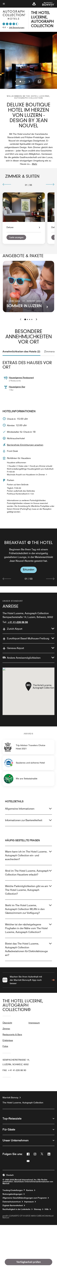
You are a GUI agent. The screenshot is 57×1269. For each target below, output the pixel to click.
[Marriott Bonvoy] (46, 4)
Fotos (5, 1046)
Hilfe (47, 1209)
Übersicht (7, 1022)
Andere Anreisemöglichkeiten (24, 657)
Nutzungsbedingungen (12, 1194)
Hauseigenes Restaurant (21, 377)
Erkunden (28, 569)
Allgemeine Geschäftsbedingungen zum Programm (25, 1198)
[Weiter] (50, 184)
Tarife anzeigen (16, 237)
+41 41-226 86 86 (17, 622)
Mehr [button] (34, 164)
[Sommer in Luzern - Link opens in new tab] (28, 286)
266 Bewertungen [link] (16, 27)
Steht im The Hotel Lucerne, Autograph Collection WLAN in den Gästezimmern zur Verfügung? (25, 909)
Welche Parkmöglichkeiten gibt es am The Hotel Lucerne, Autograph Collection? (26, 890)
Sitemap (37, 1209)
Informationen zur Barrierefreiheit (23, 820)
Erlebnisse (8, 1040)
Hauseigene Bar (17, 386)
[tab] (21, 351)
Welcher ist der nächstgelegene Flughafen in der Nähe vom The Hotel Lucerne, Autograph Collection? (26, 928)
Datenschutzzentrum (12, 1202)
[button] (34, 3)
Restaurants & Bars (12, 1034)
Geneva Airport (15, 648)
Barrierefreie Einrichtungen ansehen (25, 445)
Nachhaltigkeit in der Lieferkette (16, 1209)
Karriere (29, 1190)
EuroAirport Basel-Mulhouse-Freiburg (28, 638)
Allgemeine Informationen (19, 808)
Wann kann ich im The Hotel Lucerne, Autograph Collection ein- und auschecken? (26, 855)
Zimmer (6, 1028)
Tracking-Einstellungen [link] (13, 1190)
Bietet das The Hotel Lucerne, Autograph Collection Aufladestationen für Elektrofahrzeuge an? (26, 949)
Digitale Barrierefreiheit (13, 1205)
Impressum (34, 1022)
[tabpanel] (28, 557)
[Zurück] (7, 184)
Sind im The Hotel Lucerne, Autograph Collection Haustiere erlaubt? (27, 872)
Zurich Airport (14, 628)
